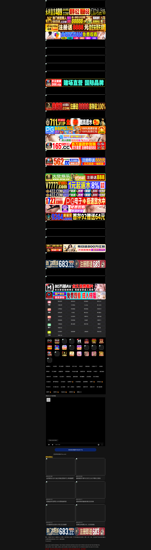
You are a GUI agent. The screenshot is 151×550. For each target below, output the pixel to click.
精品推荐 (60, 301)
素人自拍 (99, 305)
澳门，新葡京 (71, 387)
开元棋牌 (61, 366)
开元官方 (48, 387)
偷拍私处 (68, 376)
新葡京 (48, 371)
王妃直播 (55, 376)
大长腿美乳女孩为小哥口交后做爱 (56, 524)
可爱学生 (86, 316)
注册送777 (94, 366)
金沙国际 (63, 387)
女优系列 (73, 316)
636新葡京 (78, 381)
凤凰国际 (67, 371)
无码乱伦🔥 (100, 381)
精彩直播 (89, 371)
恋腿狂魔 (99, 316)
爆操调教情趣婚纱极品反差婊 (85, 501)
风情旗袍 (60, 320)
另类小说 (60, 335)
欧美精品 (86, 301)
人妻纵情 (86, 331)
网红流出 (86, 312)
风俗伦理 (99, 331)
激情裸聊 (85, 381)
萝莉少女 (99, 301)
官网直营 (68, 366)
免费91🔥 (48, 392)
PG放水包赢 (75, 371)
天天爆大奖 (56, 387)
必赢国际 (61, 371)
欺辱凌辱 (60, 312)
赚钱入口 (79, 392)
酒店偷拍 (102, 371)
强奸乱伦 (73, 301)
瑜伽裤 (86, 320)
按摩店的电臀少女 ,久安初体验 (85, 524)
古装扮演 (60, 316)
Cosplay (86, 305)
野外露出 (99, 312)
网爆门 (99, 324)
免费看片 (79, 387)
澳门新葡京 (96, 376)
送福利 (101, 366)
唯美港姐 (86, 309)
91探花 (73, 312)
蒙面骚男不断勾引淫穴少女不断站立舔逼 (88, 478)
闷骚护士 (99, 320)
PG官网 (55, 366)
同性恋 (99, 327)
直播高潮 (82, 371)
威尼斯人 (48, 366)
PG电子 (81, 366)
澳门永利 (74, 366)
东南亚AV (99, 309)
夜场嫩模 (82, 376)
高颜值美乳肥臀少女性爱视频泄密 (56, 501)
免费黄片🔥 (72, 392)
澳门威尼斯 (99, 387)
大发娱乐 (48, 381)
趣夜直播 (75, 376)
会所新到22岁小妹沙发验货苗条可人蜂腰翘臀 (60, 478)
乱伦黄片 (62, 376)
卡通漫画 (60, 324)
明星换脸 (73, 320)
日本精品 (73, 305)
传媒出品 (60, 327)
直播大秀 (92, 387)
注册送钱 (87, 366)
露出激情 (73, 324)
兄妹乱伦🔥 (64, 392)
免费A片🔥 (56, 392)
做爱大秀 (85, 387)
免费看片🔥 (70, 381)
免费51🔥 (92, 381)
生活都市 (60, 331)
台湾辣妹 (60, 309)
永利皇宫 (63, 381)
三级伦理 (60, 305)
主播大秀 (48, 376)
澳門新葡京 (56, 381)
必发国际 (89, 376)
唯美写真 (86, 324)
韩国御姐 (73, 309)
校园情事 (73, 331)
